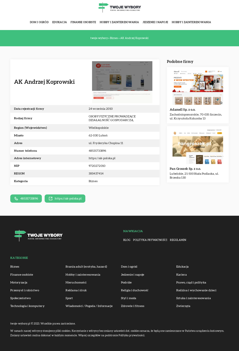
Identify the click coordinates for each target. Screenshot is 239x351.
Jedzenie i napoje (155, 22)
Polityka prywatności (150, 240)
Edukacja (59, 22)
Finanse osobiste (83, 22)
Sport (69, 298)
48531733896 (97, 150)
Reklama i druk (76, 290)
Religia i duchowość (134, 290)
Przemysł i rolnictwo (24, 290)
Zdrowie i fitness (133, 306)
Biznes (93, 181)
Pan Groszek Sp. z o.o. (185, 168)
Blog (126, 240)
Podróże (126, 282)
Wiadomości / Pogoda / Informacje (89, 306)
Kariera (181, 274)
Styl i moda (128, 298)
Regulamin (178, 240)
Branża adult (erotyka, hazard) (86, 266)
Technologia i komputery (27, 306)
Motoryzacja (18, 282)
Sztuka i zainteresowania (193, 298)
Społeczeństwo (20, 298)
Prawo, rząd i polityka (191, 282)
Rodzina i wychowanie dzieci (196, 290)
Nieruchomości (76, 282)
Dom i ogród (39, 22)
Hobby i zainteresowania (119, 22)
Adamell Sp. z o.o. (182, 109)
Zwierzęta (183, 306)
